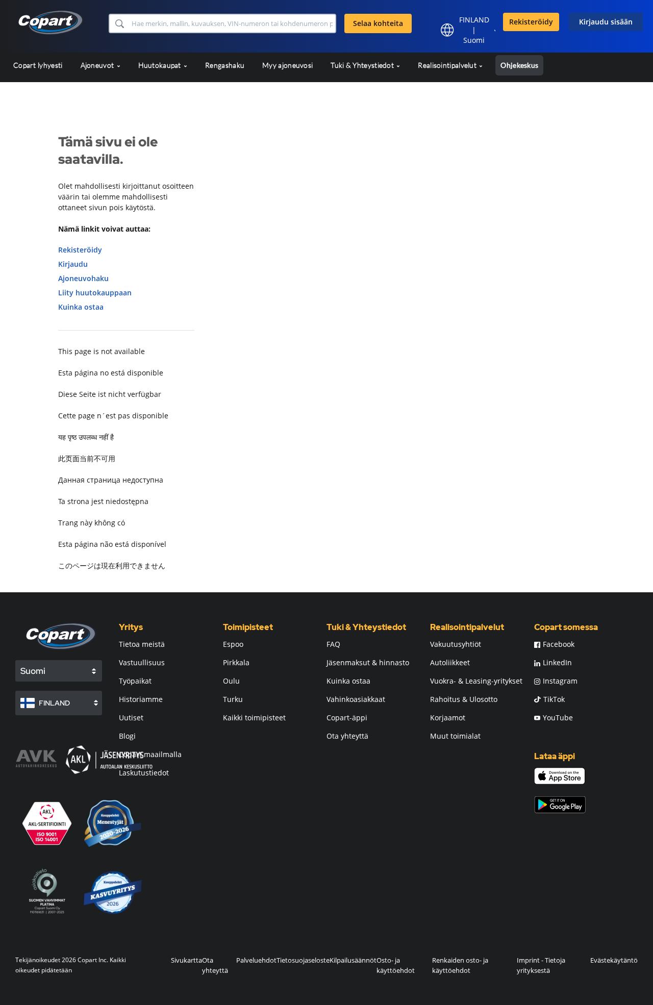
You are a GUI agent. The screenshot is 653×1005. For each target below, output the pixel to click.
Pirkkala (236, 662)
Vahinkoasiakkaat (355, 699)
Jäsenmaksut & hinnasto (367, 662)
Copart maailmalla (150, 754)
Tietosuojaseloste (303, 960)
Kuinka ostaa (81, 307)
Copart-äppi (346, 717)
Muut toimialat (455, 736)
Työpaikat (135, 681)
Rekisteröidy (531, 22)
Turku (233, 699)
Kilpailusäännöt (353, 960)
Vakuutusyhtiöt (455, 644)
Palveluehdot (256, 960)
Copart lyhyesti (38, 65)
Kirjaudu (73, 264)
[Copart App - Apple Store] (559, 776)
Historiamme (141, 699)
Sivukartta (186, 960)
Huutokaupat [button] (160, 65)
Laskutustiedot (144, 772)
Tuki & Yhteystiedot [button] (363, 65)
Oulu (231, 681)
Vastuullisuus (142, 662)
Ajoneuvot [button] (98, 65)
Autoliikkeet (450, 662)
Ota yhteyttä (347, 736)
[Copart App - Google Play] (560, 804)
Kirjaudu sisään (606, 22)
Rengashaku (224, 65)
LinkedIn (557, 662)
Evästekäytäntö (614, 960)
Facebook (558, 644)
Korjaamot (447, 717)
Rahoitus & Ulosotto (463, 699)
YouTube (558, 717)
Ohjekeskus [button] (519, 65)
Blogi (127, 736)
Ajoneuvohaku (83, 278)
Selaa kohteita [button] (378, 23)
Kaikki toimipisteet (254, 717)
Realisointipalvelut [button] (448, 65)
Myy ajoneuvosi (287, 65)
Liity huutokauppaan (95, 292)
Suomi (474, 40)
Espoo (233, 644)
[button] (119, 23)
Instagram (560, 681)
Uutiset (131, 717)
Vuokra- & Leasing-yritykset (476, 681)
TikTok (554, 699)
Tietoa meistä (142, 644)
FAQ (333, 644)
